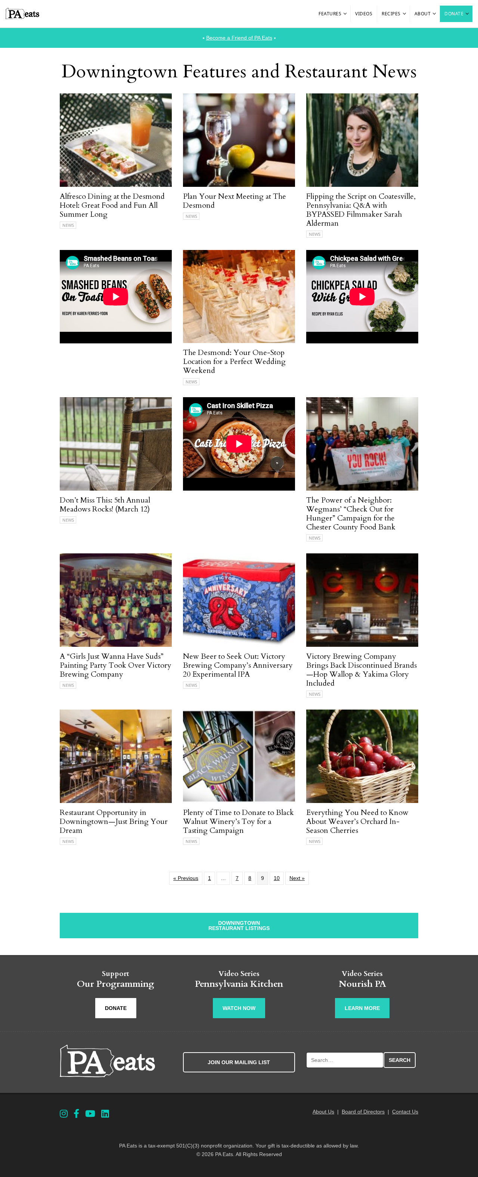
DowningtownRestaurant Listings (239, 925)
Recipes (391, 13)
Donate (453, 13)
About (423, 13)
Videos (363, 13)
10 (277, 878)
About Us (323, 1112)
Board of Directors (363, 1112)
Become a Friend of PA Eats (239, 38)
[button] (345, 14)
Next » (297, 878)
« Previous (185, 878)
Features (330, 13)
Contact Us (405, 1112)
